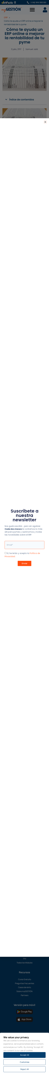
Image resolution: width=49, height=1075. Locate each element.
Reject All (24, 1069)
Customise (24, 1062)
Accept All (24, 1055)
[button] (45, 122)
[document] (24, 537)
